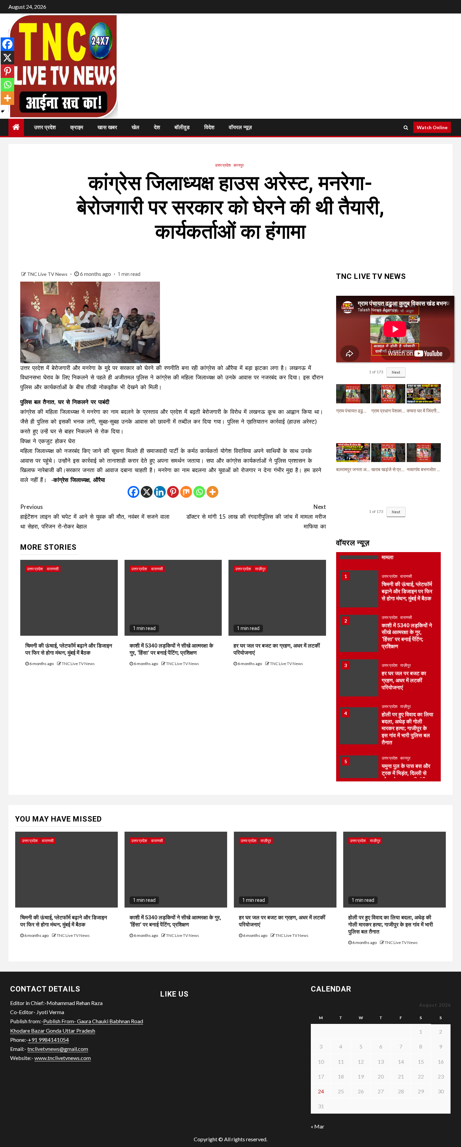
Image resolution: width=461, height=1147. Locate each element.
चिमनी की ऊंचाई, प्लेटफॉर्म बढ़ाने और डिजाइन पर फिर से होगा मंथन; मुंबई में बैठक (68, 649)
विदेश (209, 127)
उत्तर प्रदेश (45, 127)
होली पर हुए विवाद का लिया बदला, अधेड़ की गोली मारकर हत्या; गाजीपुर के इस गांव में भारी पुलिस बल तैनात (407, 728)
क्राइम (76, 127)
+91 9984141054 (48, 1039)
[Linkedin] (160, 492)
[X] (147, 492)
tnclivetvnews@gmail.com (57, 1048)
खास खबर (107, 127)
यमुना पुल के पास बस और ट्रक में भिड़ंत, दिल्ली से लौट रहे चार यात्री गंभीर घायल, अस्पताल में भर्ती (406, 776)
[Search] (406, 127)
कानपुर (239, 165)
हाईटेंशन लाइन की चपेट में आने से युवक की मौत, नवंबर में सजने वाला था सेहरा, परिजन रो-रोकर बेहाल (94, 516)
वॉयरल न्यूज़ (240, 127)
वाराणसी (53, 568)
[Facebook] (133, 492)
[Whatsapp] (199, 492)
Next (396, 372)
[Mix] (186, 492)
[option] (389, 592)
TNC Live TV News (48, 274)
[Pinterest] (173, 492)
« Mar (317, 1126)
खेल (135, 127)
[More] (212, 492)
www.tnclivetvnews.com (62, 1058)
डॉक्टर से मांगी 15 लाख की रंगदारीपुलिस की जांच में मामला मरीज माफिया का (256, 516)
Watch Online (432, 127)
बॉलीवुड (182, 127)
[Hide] (2, 111)
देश (157, 127)
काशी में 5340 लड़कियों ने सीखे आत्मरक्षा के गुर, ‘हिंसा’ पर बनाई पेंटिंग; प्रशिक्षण (171, 649)
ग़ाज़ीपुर (260, 568)
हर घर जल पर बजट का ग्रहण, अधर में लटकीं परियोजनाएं (404, 680)
